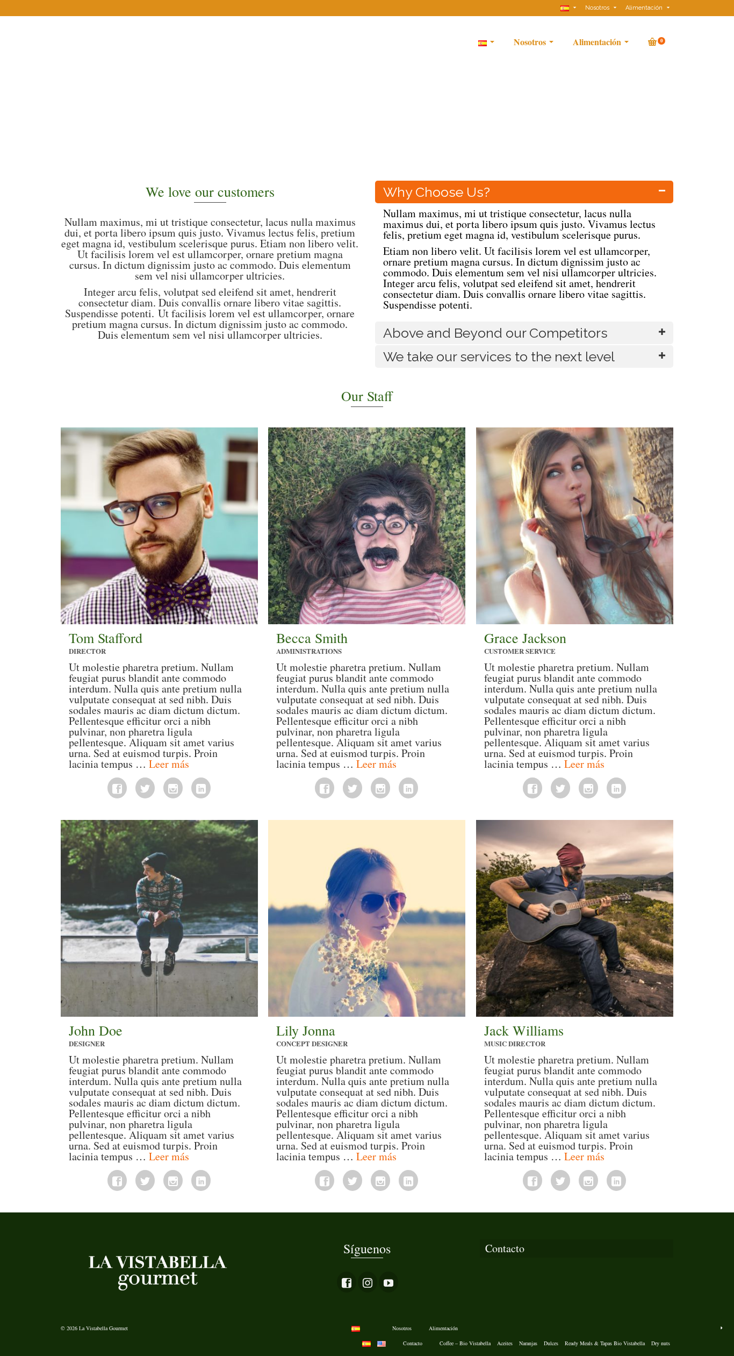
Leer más (169, 763)
